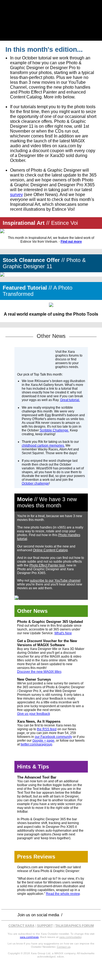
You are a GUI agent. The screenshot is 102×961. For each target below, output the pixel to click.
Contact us (63, 946)
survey (16, 194)
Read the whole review (63, 894)
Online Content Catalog (50, 550)
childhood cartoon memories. (43, 445)
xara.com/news (29, 937)
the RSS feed (47, 729)
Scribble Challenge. (54, 430)
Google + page (43, 740)
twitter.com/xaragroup (36, 744)
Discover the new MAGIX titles (39, 672)
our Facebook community (53, 737)
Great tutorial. (70, 400)
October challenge (35, 483)
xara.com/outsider (70, 937)
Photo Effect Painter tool (47, 565)
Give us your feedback (33, 714)
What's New (63, 633)
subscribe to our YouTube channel (55, 580)
